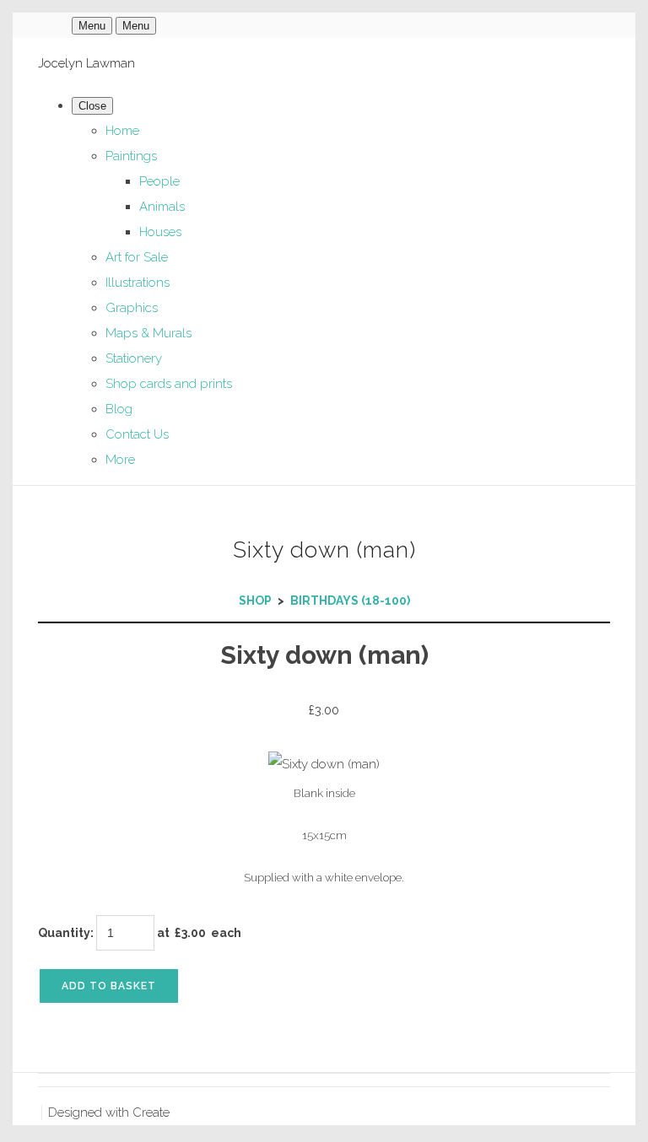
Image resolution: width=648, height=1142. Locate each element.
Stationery (133, 358)
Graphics (131, 307)
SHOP (255, 600)
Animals (162, 206)
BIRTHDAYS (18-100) (350, 600)
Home (122, 130)
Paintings (131, 156)
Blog (118, 409)
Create (151, 1112)
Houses (160, 232)
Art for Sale (136, 257)
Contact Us (137, 434)
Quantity (64, 933)
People (159, 181)
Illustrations (137, 282)
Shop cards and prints (168, 383)
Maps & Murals (148, 333)
